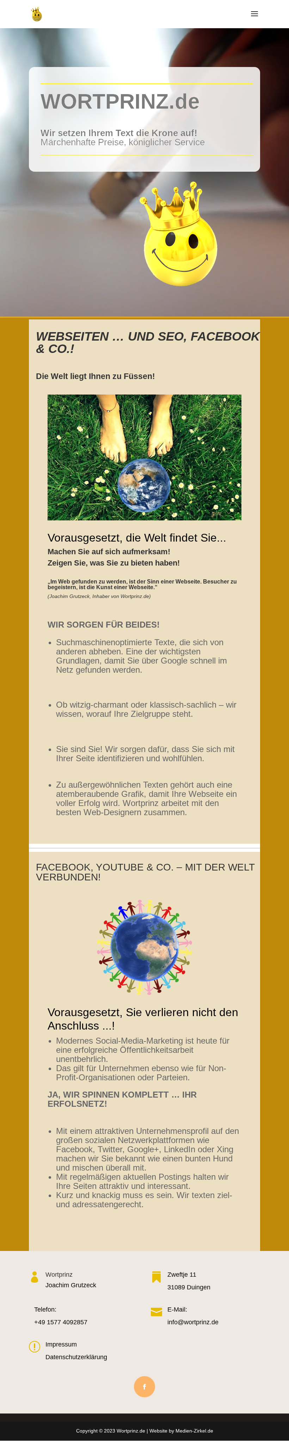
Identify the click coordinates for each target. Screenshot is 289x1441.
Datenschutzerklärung (76, 1357)
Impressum (61, 1344)
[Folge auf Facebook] (144, 1386)
